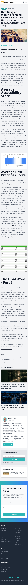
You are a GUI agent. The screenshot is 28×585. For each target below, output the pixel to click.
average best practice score (8, 362)
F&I (2, 537)
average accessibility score (8, 359)
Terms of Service (5, 567)
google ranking (17, 357)
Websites (17, 540)
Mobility (17, 542)
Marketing (3, 530)
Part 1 (4, 56)
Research (3, 554)
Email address (6, 507)
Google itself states (6, 196)
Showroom (4, 535)
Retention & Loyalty (6, 541)
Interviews (3, 556)
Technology (17, 536)
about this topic (19, 103)
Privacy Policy (4, 569)
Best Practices (4, 551)
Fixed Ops (3, 539)
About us (3, 565)
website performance (7, 357)
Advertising (4, 528)
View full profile (8, 445)
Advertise (3, 571)
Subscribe (14, 459)
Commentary (4, 558)
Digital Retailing (19, 545)
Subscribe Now (14, 514)
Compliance (18, 538)
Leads (2, 533)
